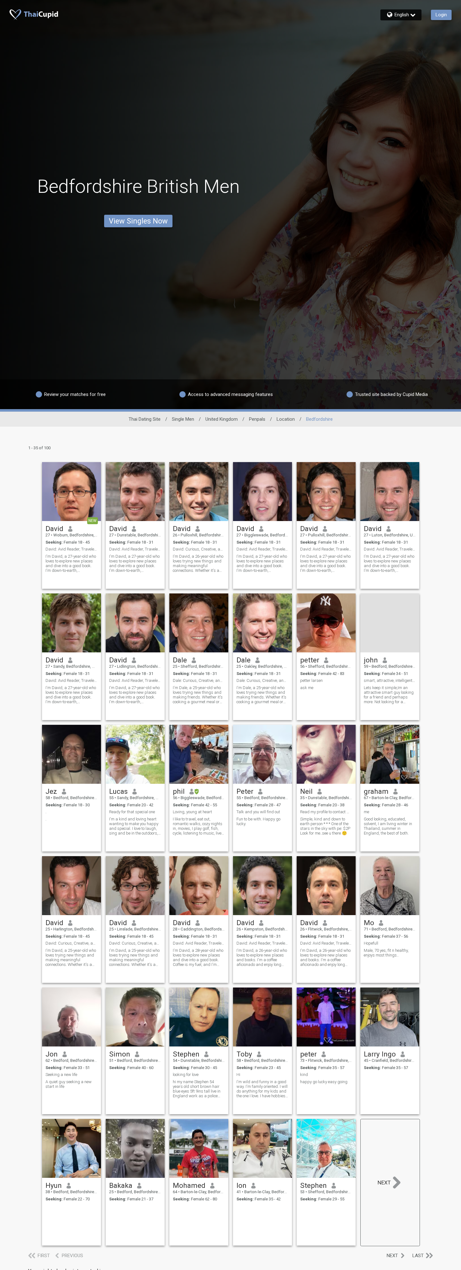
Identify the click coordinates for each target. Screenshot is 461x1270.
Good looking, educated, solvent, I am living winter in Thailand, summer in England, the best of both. (388, 826)
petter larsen (311, 680)
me (366, 811)
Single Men (183, 419)
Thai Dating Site (145, 419)
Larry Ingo (380, 1054)
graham (376, 791)
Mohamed (189, 1185)
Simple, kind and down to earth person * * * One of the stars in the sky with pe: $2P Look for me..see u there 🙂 (325, 826)
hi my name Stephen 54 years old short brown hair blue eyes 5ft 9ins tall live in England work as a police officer (196, 1088)
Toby (244, 1054)
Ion (241, 1185)
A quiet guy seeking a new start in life (68, 1084)
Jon (51, 1054)
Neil (306, 791)
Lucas (118, 791)
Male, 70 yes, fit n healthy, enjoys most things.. (386, 952)
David (54, 528)
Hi (238, 1074)
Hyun (53, 1185)
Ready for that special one (132, 811)
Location (286, 419)
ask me (306, 687)
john (371, 660)
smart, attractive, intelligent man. (390, 680)
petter (309, 660)
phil (179, 791)
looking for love (186, 1074)
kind (304, 1074)
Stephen (186, 1054)
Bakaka (120, 1185)
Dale (180, 660)
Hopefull (371, 943)
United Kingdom (221, 419)
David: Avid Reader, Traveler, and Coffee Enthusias (199, 943)
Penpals (257, 419)
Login (441, 15)
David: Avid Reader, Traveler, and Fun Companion (135, 549)
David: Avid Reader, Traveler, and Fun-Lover (71, 549)
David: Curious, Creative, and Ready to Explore (199, 549)
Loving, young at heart (192, 811)
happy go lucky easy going (323, 1081)
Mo (369, 923)
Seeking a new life (61, 1074)
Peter (244, 791)
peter (308, 1054)
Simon (119, 1054)
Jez (51, 791)
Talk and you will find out (258, 811)
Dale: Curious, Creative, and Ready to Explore (199, 680)
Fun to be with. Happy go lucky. (258, 821)
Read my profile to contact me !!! (326, 811)
